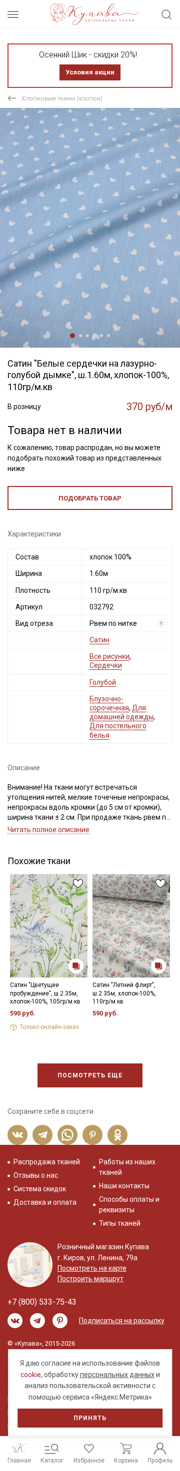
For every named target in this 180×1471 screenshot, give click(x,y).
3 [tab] (87, 335)
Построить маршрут (91, 1279)
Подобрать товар (90, 498)
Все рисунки (110, 656)
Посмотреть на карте (92, 1268)
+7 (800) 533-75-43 (42, 1302)
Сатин (100, 640)
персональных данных (117, 1375)
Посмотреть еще (90, 1075)
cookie (30, 1375)
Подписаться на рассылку (121, 1321)
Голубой (103, 682)
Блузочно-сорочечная (109, 703)
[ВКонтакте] (17, 1135)
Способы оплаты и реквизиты (129, 1204)
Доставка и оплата (45, 1202)
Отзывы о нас (36, 1175)
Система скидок (40, 1189)
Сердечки (106, 665)
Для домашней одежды (122, 712)
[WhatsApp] (67, 1135)
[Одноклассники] (117, 1135)
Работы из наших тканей (127, 1167)
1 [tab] (72, 335)
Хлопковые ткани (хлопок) (62, 98)
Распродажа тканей (47, 1162)
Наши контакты (124, 1186)
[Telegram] (42, 1135)
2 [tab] (80, 335)
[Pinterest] (92, 1135)
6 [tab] (108, 335)
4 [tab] (94, 335)
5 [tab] (101, 335)
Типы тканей (119, 1223)
